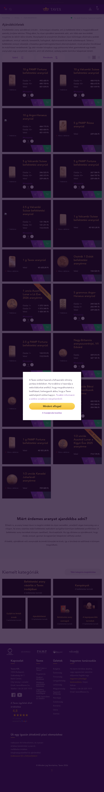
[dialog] (52, 396)
